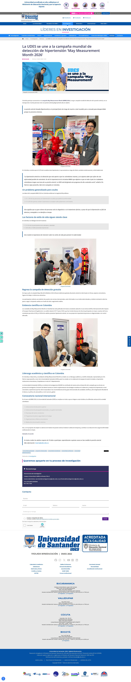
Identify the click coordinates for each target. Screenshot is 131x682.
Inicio (24, 23)
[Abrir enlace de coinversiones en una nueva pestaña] (104, 674)
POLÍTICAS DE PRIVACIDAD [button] (53, 660)
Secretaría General (94, 564)
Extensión (79, 23)
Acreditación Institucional (94, 568)
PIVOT (39, 35)
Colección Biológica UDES (99, 35)
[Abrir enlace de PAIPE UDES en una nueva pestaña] (27, 674)
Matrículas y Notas (36, 568)
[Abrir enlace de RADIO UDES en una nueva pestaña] (46, 674)
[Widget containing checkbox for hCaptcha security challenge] (33, 525)
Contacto (120, 35)
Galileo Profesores (65, 564)
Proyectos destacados (41, 451)
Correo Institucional (65, 573)
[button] (3, 678)
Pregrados (62, 593)
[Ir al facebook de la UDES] (55, 560)
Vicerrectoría (48, 35)
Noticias (111, 35)
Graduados (78, 17)
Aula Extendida (65, 568)
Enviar (105, 519)
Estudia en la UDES (52, 23)
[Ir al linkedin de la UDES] (76, 560)
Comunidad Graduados (28, 451)
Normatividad (95, 566)
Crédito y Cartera (36, 571)
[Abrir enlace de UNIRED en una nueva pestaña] (56, 674)
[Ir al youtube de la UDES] (68, 560)
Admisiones (36, 566)
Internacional (91, 23)
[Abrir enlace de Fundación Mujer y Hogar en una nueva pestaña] (65, 674)
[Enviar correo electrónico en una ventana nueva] (76, 657)
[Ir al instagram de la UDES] (59, 560)
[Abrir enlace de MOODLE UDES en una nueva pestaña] (37, 674)
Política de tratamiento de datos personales (47, 519)
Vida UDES (104, 23)
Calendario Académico (36, 564)
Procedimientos (84, 35)
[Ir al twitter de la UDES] (63, 560)
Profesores (87, 17)
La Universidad (37, 23)
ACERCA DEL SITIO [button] (86, 660)
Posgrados (70, 593)
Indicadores (72, 35)
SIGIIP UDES (65, 571)
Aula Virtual (106, 13)
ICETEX (36, 573)
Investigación (67, 23)
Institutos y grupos (60, 35)
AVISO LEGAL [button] (39, 660)
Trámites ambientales (28, 35)
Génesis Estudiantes (65, 566)
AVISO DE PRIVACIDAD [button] (71, 660)
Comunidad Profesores (67, 451)
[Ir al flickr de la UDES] (72, 560)
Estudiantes (67, 17)
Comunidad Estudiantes (54, 451)
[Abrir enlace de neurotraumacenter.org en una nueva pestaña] (85, 674)
